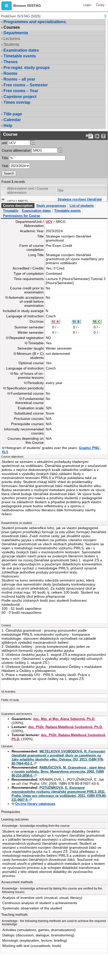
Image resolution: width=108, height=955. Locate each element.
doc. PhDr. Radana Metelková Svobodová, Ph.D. (65, 727)
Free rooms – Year (21, 91)
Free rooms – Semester (26, 85)
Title (5, 158)
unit (4, 143)
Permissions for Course (21, 216)
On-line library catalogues (35, 804)
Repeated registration (26, 338)
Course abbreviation (16, 150)
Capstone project (20, 96)
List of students (82, 206)
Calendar (12, 120)
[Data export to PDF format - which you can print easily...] (89, 136)
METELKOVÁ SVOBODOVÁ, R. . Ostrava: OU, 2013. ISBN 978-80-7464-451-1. (58, 757)
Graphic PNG (89, 448)
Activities (10, 691)
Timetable (10, 211)
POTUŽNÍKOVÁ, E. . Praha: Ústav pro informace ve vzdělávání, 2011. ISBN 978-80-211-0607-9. (59, 794)
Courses (12, 27)
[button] (7, 6)
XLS (5, 452)
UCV (49, 222)
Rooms (10, 73)
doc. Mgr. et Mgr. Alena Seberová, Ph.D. (64, 719)
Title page (13, 114)
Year (5, 166)
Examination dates (21, 50)
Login (87, 5)
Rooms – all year (19, 79)
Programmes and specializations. (35, 22)
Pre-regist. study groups (27, 67)
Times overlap (17, 102)
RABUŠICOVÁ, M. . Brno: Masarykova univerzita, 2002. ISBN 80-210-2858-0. (58, 771)
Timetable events (20, 56)
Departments (16, 33)
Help (8, 125)
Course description (18, 206)
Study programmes (51, 206)
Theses (11, 62)
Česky (100, 5)
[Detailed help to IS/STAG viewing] (103, 136)
